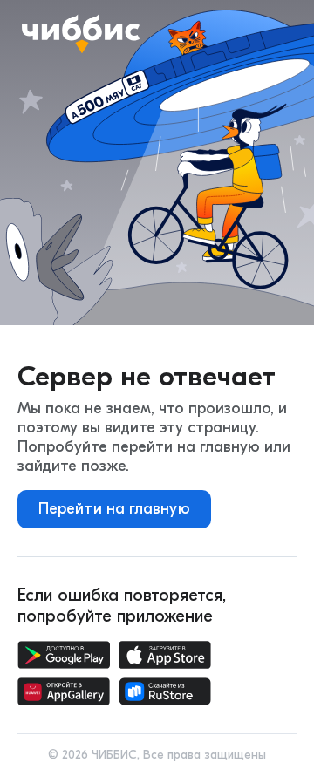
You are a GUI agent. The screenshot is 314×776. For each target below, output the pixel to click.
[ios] (165, 655)
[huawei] (63, 691)
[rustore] (165, 691)
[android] (63, 655)
